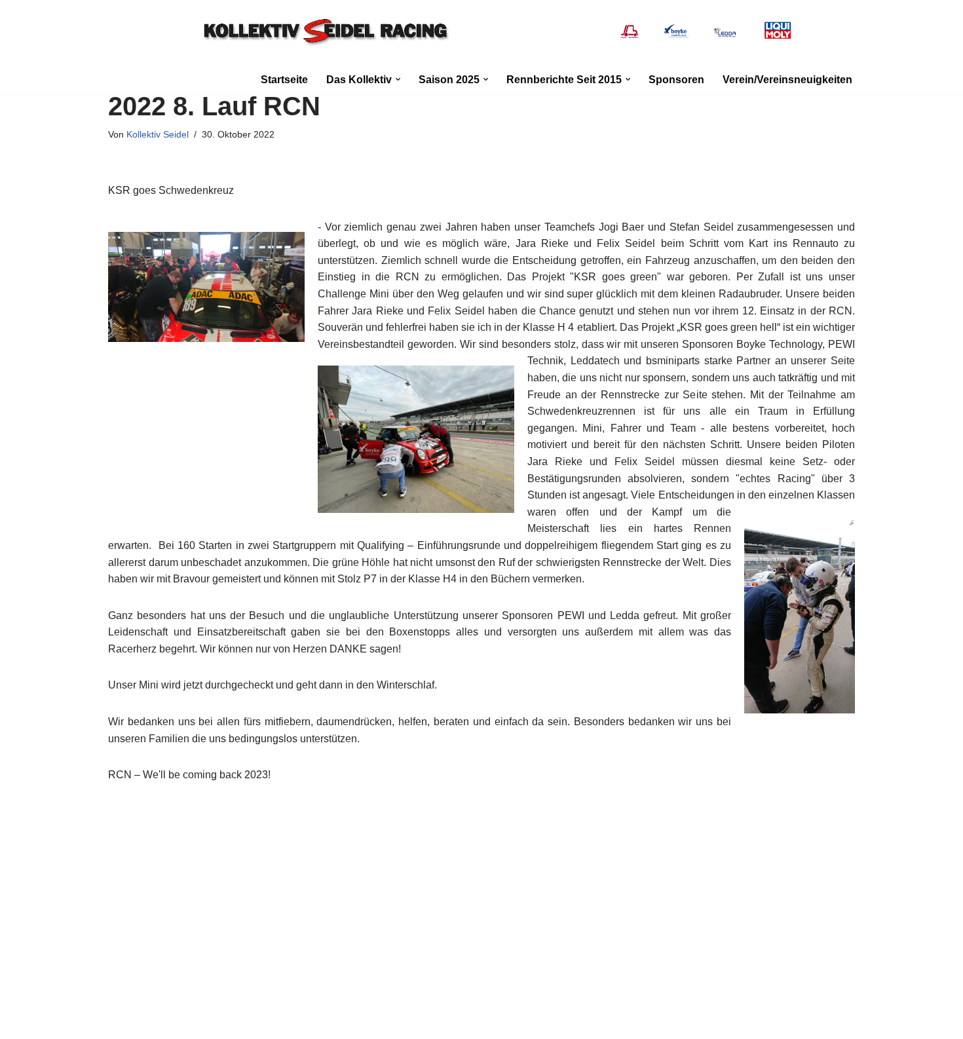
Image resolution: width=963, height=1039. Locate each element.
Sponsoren (676, 79)
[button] (398, 79)
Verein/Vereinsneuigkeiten (787, 79)
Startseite (284, 79)
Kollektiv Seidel (157, 134)
